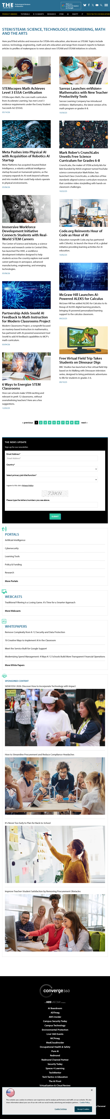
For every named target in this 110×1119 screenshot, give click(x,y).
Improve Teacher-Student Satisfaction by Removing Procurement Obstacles (43, 891)
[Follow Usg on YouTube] (97, 5)
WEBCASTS (13, 596)
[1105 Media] (55, 1002)
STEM (61, 14)
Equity (75, 14)
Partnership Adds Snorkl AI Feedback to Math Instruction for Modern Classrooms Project (26, 317)
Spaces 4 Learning (55, 1068)
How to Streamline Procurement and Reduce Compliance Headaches (39, 754)
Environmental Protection (55, 1029)
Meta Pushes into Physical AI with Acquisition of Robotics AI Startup (26, 156)
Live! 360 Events (55, 1034)
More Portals (11, 581)
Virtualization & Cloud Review (55, 1085)
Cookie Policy (85, 1102)
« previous (27, 422)
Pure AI (55, 1051)
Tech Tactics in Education (55, 1076)
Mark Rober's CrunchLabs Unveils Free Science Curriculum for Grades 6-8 (79, 156)
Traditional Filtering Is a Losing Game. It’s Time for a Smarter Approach (40, 602)
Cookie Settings (61, 1109)
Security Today (55, 1064)
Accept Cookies (83, 1109)
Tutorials (25, 14)
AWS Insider (55, 1016)
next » (84, 422)
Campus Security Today (55, 1021)
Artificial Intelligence (15, 540)
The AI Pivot (55, 1081)
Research (51, 14)
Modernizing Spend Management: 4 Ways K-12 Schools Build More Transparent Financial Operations (55, 656)
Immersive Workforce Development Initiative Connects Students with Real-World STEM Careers (24, 232)
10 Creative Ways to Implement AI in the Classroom (30, 640)
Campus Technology (55, 1025)
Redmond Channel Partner (55, 1059)
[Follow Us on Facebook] (89, 5)
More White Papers (15, 665)
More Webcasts (13, 610)
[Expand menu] (106, 5)
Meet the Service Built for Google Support (26, 648)
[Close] (92, 1090)
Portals (12, 534)
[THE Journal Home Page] (16, 5)
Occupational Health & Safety (55, 1046)
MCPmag (55, 1038)
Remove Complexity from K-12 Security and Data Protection (35, 632)
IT (82, 14)
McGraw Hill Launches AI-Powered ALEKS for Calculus (81, 296)
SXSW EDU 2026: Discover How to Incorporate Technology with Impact (40, 686)
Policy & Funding (13, 564)
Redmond (55, 1055)
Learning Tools (12, 556)
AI (68, 14)
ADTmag (55, 1012)
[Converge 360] (55, 991)
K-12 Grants (38, 14)
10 (77, 422)
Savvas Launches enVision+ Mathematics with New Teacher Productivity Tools (83, 92)
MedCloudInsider (55, 1042)
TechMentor (55, 1072)
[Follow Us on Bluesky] (84, 5)
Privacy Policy (27, 485)
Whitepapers (16, 626)
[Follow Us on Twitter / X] (93, 5)
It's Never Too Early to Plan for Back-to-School (28, 823)
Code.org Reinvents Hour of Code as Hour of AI (80, 232)
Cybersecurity (12, 548)
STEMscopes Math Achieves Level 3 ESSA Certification (23, 90)
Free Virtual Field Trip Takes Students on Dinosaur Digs (80, 360)
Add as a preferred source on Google (72, 6)
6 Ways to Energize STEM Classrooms (21, 386)
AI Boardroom (55, 1008)
